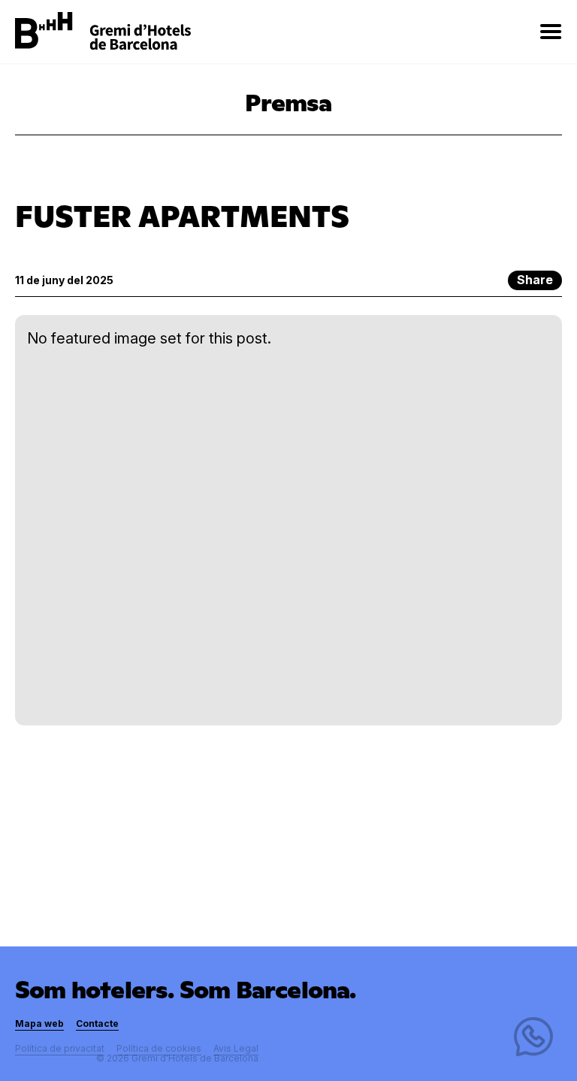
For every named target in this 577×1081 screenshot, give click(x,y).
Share (535, 279)
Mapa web (39, 1023)
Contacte (97, 1023)
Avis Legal (235, 1048)
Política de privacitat (59, 1048)
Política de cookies (158, 1048)
